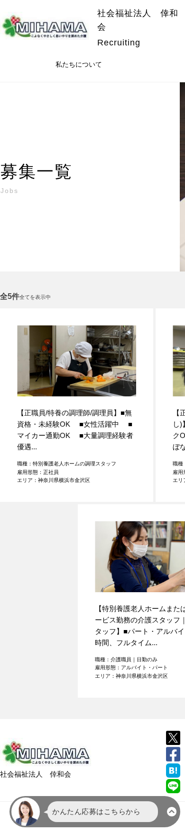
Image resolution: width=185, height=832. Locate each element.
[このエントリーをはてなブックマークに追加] (173, 770)
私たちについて (79, 64)
